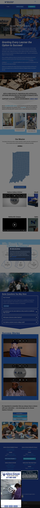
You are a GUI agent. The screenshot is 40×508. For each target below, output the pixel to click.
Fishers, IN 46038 (10, 467)
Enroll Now (20, 6)
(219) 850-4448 (31, 468)
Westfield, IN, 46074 (10, 450)
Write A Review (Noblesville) (29, 458)
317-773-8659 (30, 454)
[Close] (30, 248)
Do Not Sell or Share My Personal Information (17, 258)
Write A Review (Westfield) (10, 458)
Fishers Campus (10, 464)
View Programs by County (19, 187)
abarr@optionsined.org (12, 455)
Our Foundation (19, 413)
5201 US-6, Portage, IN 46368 (29, 464)
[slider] (13, 230)
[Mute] (23, 230)
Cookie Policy (14, 256)
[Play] (3, 230)
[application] (15, 224)
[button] (14, 225)
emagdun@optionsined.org (30, 455)
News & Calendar (19, 419)
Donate (32, 6)
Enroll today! (6, 306)
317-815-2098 (11, 454)
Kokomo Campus (10, 469)
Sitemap (25, 502)
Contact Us (19, 416)
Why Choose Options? (19, 34)
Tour (8, 6)
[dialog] (20, 254)
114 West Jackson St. (10, 470)
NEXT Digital (27, 506)
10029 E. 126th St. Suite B (10, 465)
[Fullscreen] (25, 230)
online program (10, 62)
